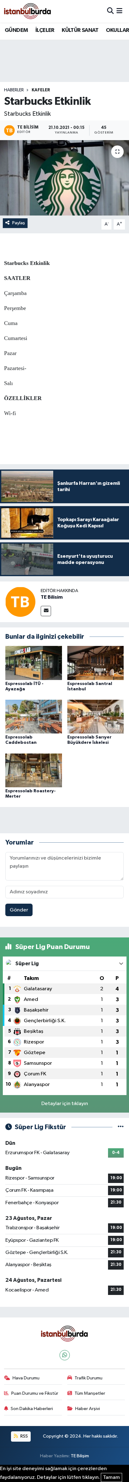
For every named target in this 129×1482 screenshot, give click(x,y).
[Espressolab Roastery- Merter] (33, 770)
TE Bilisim (52, 597)
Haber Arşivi (87, 1408)
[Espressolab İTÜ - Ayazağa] (33, 662)
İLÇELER (44, 30)
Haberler (14, 90)
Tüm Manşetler (90, 1393)
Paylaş (18, 223)
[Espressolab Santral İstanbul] (95, 662)
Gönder (19, 910)
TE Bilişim (80, 1456)
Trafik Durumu (88, 1378)
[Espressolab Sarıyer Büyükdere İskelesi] (95, 716)
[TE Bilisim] (20, 601)
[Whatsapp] (64, 1355)
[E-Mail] (46, 611)
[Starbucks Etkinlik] (64, 178)
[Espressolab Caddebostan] (33, 716)
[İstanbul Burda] (27, 11)
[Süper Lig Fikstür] (121, 1127)
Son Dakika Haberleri (32, 1408)
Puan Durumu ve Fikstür (34, 1393)
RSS (23, 1436)
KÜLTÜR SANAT (80, 30)
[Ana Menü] (119, 11)
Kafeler (41, 90)
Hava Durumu (26, 1378)
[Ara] (110, 11)
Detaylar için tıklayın (64, 1103)
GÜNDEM (16, 30)
